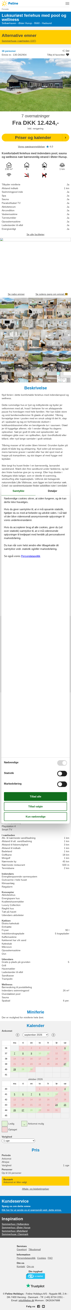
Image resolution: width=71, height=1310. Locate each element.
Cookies (41, 1258)
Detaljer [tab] (52, 490)
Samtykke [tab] (18, 490)
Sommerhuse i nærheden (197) (19, 40)
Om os (30, 1266)
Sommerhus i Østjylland (15, 1231)
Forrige (17, 1035)
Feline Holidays (35, 3)
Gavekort (22, 1249)
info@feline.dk (26, 1300)
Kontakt (21, 1266)
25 (65, 1105)
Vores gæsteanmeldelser (31, 146)
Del (67, 50)
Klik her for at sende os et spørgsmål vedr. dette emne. (32, 1210)
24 (56, 1105)
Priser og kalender (33, 137)
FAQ (50, 1258)
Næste (53, 1035)
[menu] (67, 3)
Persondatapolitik (26, 1258)
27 (65, 1064)
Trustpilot (35, 1285)
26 (14, 1110)
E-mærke (35, 1276)
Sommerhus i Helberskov (15, 1224)
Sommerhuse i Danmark (15, 1234)
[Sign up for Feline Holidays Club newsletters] (43, 1306)
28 (14, 1069)
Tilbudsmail (34, 1249)
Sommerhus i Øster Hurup (16, 1227)
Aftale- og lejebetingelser (35, 1188)
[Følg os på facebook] (38, 1306)
